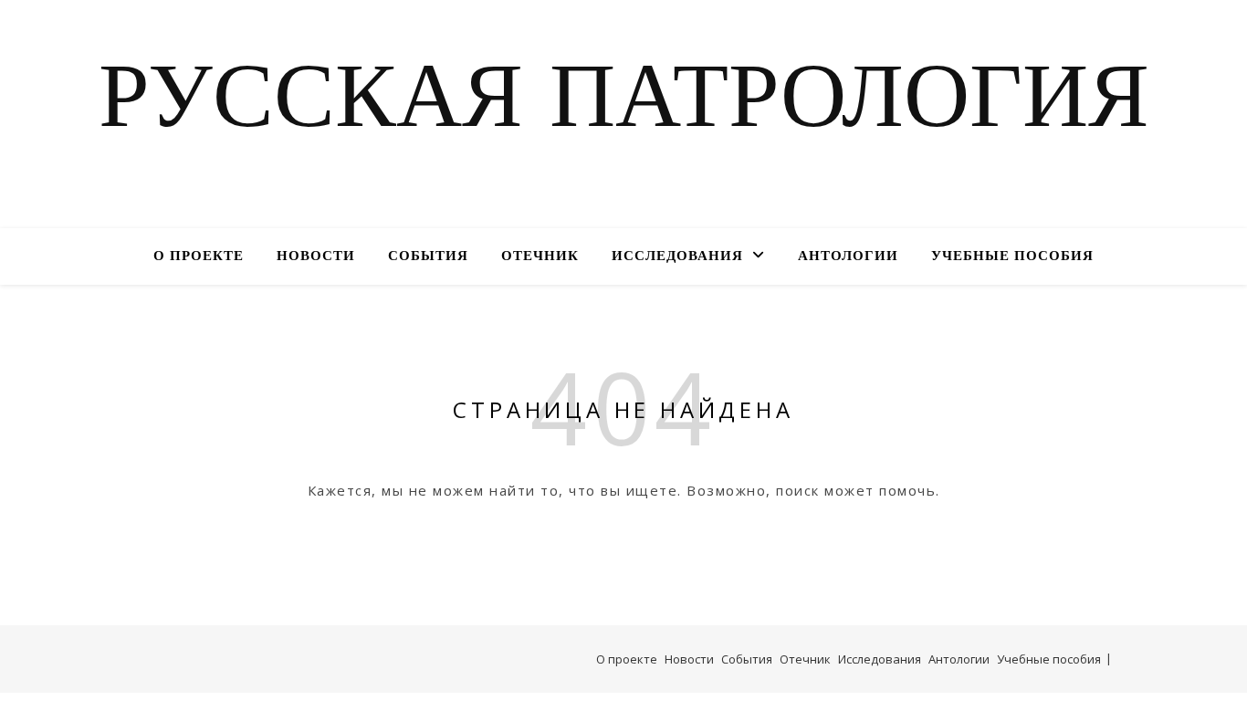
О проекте (198, 257)
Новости (316, 257)
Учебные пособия (1012, 257)
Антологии (848, 257)
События (428, 257)
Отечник (540, 257)
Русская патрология (624, 103)
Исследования (677, 257)
